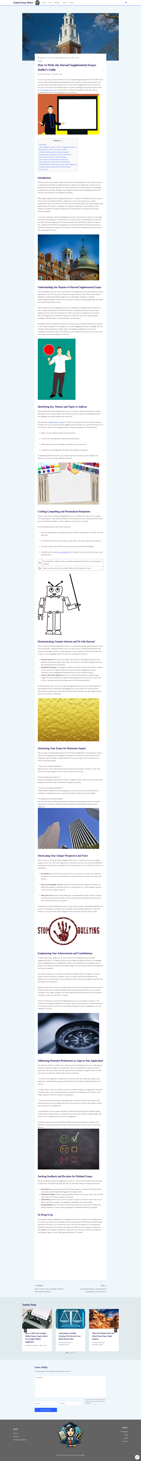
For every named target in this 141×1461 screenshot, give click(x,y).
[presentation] (37, 1319)
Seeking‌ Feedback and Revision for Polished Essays (55, 167)
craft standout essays (46, 90)
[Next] (115, 1330)
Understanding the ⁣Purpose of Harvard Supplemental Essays (57, 147)
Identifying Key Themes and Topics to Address (53, 149)
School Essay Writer (45, 74)
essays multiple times (64, 552)
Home (44, 3)
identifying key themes (56, 422)
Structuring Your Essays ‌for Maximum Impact (52, 157)
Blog (126, 1435)
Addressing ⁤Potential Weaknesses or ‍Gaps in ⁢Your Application (58, 164)
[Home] (38, 58)
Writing (15, 1436)
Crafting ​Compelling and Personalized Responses (54, 152)
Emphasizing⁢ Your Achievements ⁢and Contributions (54, 162)
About (65, 3)
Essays (50, 3)
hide (60, 140)
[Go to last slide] (25, 1330)
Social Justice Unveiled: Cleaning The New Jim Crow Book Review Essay (70, 1336)
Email (62, 1403)
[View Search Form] (126, 2)
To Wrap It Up (43, 169)
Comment (39, 1377)
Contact (71, 3)
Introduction (42, 145)
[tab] (66, 1352)
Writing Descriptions (20, 1440)
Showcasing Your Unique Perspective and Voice (53, 159)
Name (38, 1403)
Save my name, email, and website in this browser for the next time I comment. (95, 1401)
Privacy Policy (80, 1455)
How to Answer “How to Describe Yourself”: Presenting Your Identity (49, 1289)
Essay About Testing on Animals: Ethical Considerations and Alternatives (93, 1289)
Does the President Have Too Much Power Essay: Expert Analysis (103, 1336)
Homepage (124, 1432)
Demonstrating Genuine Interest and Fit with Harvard (55, 154)
